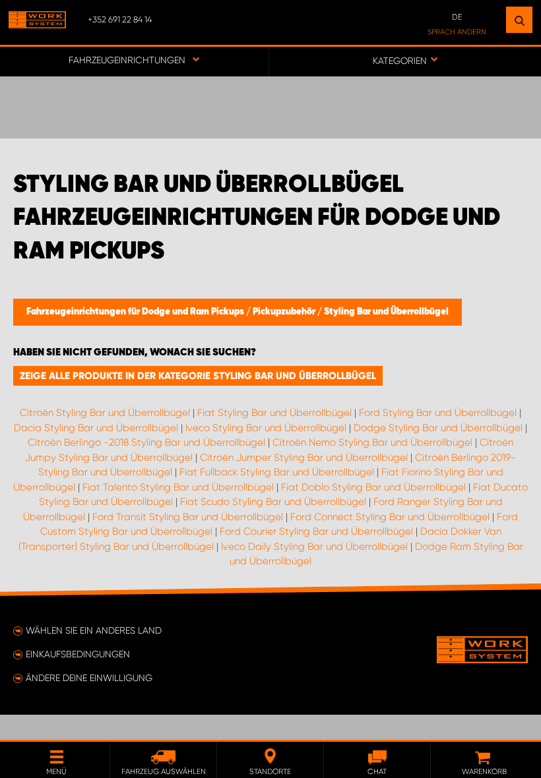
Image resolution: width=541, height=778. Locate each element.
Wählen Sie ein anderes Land (94, 630)
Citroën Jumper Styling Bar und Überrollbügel (304, 458)
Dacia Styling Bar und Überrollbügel (96, 428)
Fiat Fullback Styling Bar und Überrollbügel (276, 472)
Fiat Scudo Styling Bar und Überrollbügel (273, 502)
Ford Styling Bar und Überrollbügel (438, 413)
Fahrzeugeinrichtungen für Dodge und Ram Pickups (136, 311)
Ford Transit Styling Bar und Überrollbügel (187, 517)
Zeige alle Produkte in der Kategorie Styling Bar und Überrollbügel (198, 376)
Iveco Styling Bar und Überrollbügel (265, 428)
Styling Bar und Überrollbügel (386, 311)
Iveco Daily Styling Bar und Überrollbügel (314, 547)
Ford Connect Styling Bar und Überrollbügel (390, 517)
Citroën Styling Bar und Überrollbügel (105, 413)
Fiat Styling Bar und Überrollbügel (274, 413)
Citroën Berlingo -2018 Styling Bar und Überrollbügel (146, 442)
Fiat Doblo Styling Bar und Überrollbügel (373, 487)
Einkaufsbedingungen (78, 654)
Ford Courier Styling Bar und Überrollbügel (316, 531)
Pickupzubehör (285, 311)
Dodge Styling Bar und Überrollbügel (438, 428)
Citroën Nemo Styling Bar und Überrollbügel (372, 442)
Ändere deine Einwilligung (89, 678)
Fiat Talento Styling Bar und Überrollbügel (178, 487)
